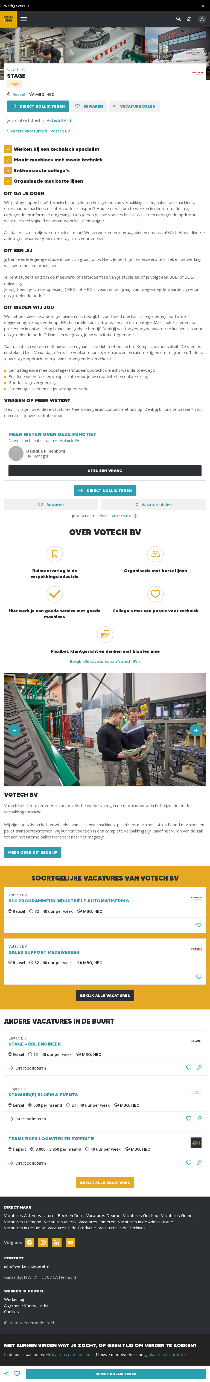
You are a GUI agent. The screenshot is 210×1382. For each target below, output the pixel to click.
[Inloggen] (202, 19)
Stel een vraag (105, 470)
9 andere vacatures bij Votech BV (38, 131)
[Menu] (24, 19)
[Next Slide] (195, 730)
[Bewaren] (199, 925)
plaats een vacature (167, 1354)
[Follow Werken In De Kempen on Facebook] (29, 1242)
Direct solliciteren (42, 106)
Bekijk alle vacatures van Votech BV (104, 661)
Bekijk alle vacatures (105, 995)
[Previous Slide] (14, 730)
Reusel (19, 94)
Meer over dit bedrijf (32, 852)
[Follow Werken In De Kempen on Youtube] (70, 1242)
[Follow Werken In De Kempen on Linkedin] (57, 1242)
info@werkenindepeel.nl (26, 1266)
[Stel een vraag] (199, 1068)
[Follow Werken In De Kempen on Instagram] (43, 1242)
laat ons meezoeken (71, 1354)
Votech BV (16, 69)
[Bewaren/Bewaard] (188, 1067)
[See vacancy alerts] (189, 19)
